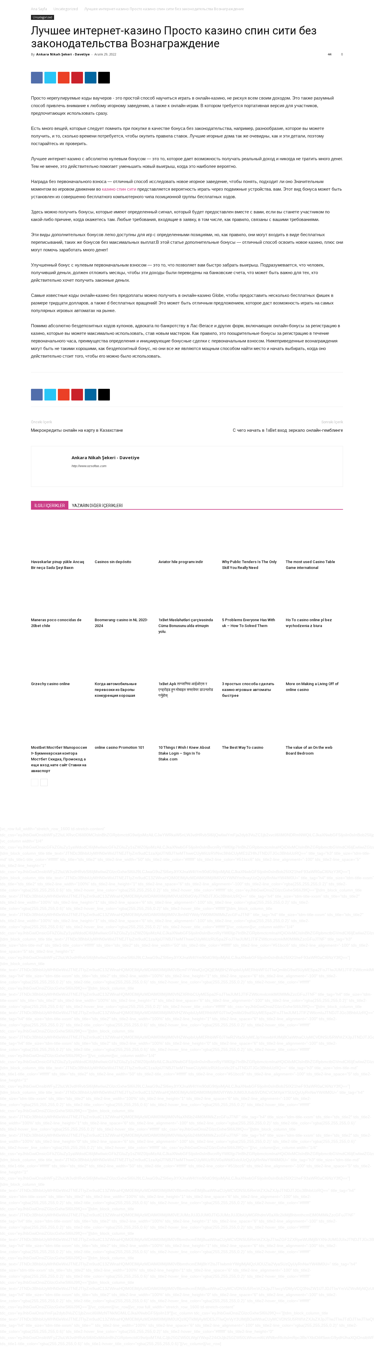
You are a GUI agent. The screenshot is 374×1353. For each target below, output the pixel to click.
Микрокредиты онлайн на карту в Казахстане (77, 430)
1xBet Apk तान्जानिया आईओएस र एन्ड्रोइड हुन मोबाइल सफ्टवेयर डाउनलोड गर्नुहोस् (185, 690)
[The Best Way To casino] (250, 723)
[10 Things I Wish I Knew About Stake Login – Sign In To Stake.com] (187, 723)
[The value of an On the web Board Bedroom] (314, 723)
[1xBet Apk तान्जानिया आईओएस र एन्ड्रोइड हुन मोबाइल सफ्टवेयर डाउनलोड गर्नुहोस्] (187, 659)
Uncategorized (65, 8)
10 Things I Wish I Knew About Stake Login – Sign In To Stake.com (184, 753)
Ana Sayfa (39, 8)
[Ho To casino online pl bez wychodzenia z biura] (314, 595)
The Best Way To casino (242, 747)
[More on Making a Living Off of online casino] (314, 659)
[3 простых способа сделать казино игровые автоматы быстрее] (250, 659)
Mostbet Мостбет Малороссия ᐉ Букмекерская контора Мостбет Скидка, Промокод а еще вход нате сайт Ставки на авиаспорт (59, 759)
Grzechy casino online (50, 684)
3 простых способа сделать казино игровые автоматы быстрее (248, 690)
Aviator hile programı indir (180, 562)
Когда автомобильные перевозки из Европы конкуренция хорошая (116, 690)
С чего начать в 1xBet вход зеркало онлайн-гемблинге (288, 430)
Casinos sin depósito (113, 562)
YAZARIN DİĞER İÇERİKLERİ (97, 505)
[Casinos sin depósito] (123, 537)
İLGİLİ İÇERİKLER (49, 505)
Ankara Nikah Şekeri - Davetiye (63, 54)
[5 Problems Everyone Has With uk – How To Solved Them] (250, 595)
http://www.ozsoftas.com (89, 466)
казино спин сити (119, 189)
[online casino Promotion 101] (123, 723)
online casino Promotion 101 (119, 747)
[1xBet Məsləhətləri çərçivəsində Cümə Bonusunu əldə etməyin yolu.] (187, 595)
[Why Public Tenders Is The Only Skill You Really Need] (250, 537)
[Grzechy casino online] (59, 659)
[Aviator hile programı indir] (187, 537)
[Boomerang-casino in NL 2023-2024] (123, 595)
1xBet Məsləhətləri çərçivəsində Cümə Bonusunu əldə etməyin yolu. (185, 626)
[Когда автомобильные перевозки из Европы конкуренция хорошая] (123, 659)
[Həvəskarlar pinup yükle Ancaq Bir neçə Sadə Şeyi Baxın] (59, 537)
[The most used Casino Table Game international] (314, 537)
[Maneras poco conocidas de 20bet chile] (59, 595)
